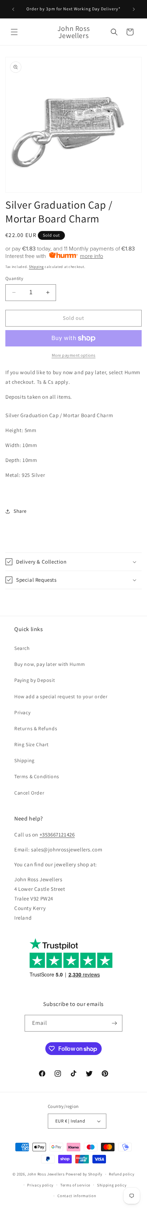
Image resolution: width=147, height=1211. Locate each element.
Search (22, 648)
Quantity (14, 278)
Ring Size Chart (31, 744)
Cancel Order (29, 793)
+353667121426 (57, 834)
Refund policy (121, 1174)
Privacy (22, 712)
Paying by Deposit (34, 680)
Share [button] (20, 511)
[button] (14, 32)
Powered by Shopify (84, 1174)
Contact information (76, 1195)
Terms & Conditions (36, 776)
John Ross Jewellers (46, 1174)
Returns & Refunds (35, 728)
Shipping (36, 266)
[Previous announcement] (13, 9)
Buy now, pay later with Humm (49, 664)
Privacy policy (40, 1185)
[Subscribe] (114, 1023)
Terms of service (75, 1185)
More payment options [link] (74, 355)
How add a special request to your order (60, 696)
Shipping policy (112, 1185)
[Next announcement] (134, 9)
